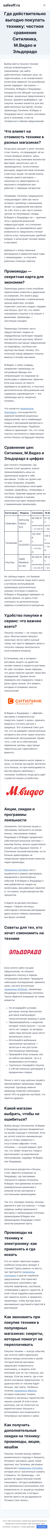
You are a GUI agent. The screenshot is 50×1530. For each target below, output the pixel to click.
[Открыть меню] (44, 5)
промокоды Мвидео (25, 1390)
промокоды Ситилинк (30, 1468)
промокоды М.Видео (15, 989)
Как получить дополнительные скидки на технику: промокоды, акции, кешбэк (22, 1436)
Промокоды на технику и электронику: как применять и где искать (20, 1243)
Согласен (42, 1527)
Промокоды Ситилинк (16, 870)
